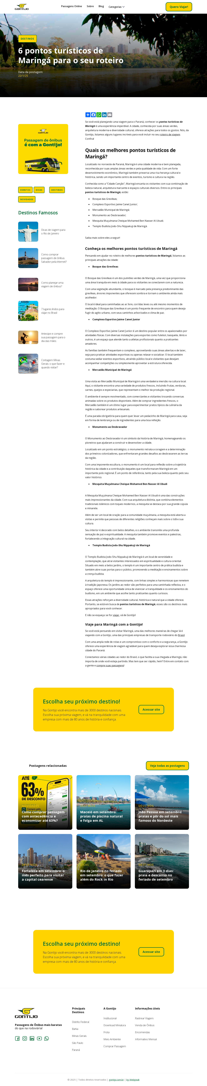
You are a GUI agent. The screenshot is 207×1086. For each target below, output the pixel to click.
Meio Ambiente (112, 1039)
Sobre (90, 6)
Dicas (39, 190)
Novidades (26, 199)
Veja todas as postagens (167, 766)
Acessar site (151, 710)
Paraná (76, 1050)
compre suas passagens (110, 665)
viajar (116, 615)
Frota (106, 1032)
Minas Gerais (79, 1036)
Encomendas (142, 1032)
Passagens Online (71, 6)
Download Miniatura (115, 1025)
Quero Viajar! (179, 7)
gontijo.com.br (116, 1079)
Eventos (25, 190)
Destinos (27, 38)
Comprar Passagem (115, 1046)
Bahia (75, 1029)
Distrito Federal (80, 1022)
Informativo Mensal (146, 1039)
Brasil (181, 635)
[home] (21, 6)
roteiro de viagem (170, 134)
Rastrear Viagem (144, 1018)
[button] (117, 6)
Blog (101, 6)
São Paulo (77, 1043)
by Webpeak (132, 1079)
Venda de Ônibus (144, 1025)
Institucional (110, 1018)
